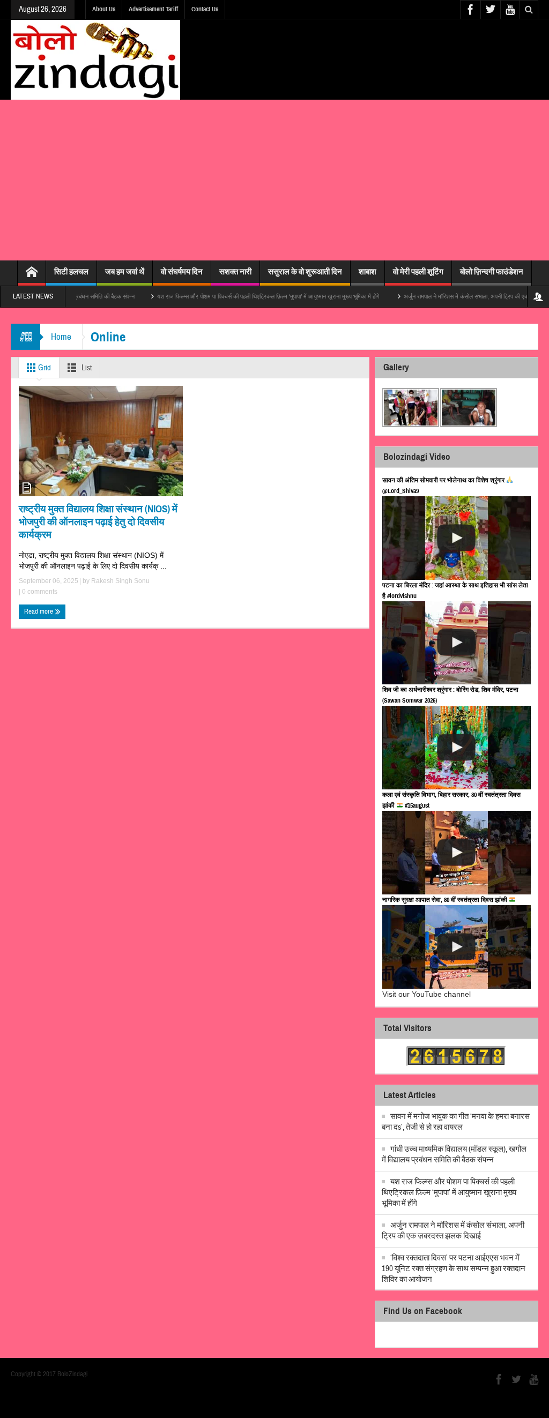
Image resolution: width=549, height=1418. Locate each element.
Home (61, 336)
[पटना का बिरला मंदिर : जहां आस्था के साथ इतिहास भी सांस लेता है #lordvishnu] (456, 643)
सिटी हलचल (71, 272)
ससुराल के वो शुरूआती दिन (305, 272)
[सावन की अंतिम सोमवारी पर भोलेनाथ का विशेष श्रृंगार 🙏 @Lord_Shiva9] (456, 538)
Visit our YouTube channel (426, 994)
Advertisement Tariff (153, 9)
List (86, 368)
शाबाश (367, 272)
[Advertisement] (274, 180)
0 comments (38, 591)
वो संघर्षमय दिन (182, 272)
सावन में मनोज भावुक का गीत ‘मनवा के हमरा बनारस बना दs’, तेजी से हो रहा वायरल (456, 1121)
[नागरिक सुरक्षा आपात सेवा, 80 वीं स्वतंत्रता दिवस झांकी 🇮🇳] (456, 947)
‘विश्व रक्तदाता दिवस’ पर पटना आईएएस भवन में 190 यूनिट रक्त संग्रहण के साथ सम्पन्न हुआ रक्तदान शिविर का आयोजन (453, 1269)
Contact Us (204, 9)
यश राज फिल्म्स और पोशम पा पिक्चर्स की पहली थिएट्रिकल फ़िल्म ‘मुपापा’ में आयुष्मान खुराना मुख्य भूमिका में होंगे (239, 296)
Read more (39, 611)
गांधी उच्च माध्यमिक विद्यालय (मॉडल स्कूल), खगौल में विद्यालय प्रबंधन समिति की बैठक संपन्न (454, 1154)
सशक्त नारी (235, 272)
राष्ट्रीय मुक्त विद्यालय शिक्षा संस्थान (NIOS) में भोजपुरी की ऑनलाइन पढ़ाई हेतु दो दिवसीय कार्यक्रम (98, 522)
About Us (103, 9)
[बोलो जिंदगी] (95, 59)
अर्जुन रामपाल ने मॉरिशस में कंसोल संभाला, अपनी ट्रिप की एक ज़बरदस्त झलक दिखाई (460, 296)
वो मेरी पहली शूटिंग (418, 272)
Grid (43, 368)
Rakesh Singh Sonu (120, 581)
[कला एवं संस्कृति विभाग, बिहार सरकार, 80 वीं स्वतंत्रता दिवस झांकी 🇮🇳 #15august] (456, 852)
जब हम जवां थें (124, 272)
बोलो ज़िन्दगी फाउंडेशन (491, 272)
